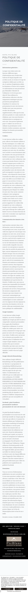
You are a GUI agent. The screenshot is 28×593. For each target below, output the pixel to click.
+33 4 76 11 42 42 (14, 532)
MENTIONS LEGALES (10, 554)
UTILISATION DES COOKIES (19, 556)
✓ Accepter (7, 589)
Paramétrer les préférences (14, 591)
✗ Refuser (20, 589)
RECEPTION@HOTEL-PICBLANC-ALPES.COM (14, 534)
